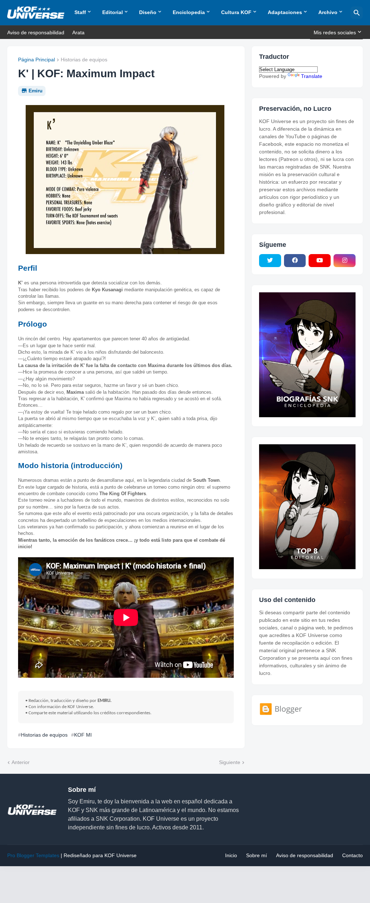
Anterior (21, 762)
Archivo (327, 12)
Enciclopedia (189, 12)
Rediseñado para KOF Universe (100, 855)
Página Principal (36, 59)
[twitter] (270, 260)
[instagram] (345, 260)
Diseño (147, 12)
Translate (311, 76)
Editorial (112, 12)
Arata (78, 32)
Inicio (231, 855)
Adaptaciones (285, 12)
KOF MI (83, 734)
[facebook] (295, 260)
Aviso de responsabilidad (35, 32)
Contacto (352, 855)
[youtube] (320, 260)
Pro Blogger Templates (33, 855)
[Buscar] (356, 12)
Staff (80, 12)
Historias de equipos (84, 59)
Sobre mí (256, 855)
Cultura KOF (236, 12)
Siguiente (229, 762)
